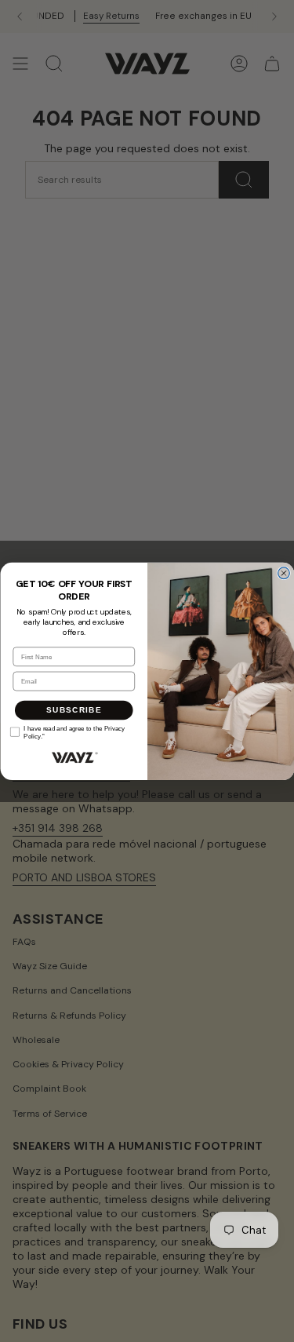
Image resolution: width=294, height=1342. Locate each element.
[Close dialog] (283, 573)
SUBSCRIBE (73, 709)
